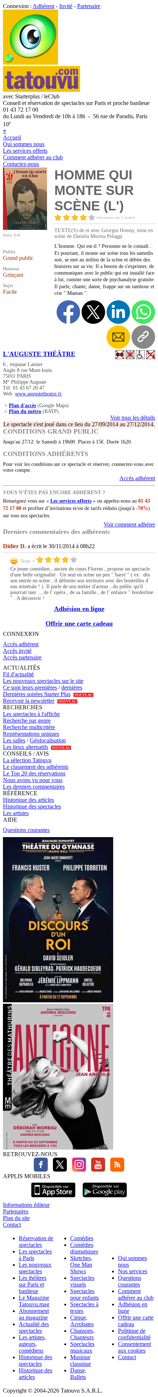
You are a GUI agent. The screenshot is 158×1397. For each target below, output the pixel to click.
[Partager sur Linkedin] (118, 312)
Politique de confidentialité (134, 1334)
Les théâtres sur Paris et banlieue (32, 1284)
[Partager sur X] (93, 312)
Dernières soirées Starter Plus (37, 694)
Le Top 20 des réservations (34, 773)
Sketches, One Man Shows (81, 1264)
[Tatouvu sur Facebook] (41, 1169)
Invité (65, 6)
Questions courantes (26, 830)
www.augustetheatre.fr (38, 394)
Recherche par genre (27, 720)
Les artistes (16, 813)
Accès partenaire (22, 657)
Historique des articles (28, 800)
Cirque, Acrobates (82, 1320)
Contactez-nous (21, 164)
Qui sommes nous (23, 144)
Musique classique (80, 1360)
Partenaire (88, 6)
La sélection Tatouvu (27, 760)
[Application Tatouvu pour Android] (105, 1198)
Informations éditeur (26, 1205)
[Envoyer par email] (118, 337)
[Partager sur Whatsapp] (143, 312)
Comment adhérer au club (33, 157)
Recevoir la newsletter (28, 701)
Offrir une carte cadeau (79, 623)
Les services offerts (25, 151)
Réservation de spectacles (36, 1241)
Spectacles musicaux (82, 1347)
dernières (71, 687)
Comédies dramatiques (84, 1248)
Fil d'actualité (18, 674)
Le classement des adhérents (35, 767)
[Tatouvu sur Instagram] (77, 1169)
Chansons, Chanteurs (82, 1334)
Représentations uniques (31, 734)
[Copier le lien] (143, 337)
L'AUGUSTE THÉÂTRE (39, 354)
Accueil (12, 137)
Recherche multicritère (29, 727)
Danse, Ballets (78, 1373)
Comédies (81, 1238)
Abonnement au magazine (34, 1314)
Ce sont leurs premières (30, 687)
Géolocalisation (48, 740)
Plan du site (16, 1218)
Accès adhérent (137, 478)
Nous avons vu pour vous (32, 780)
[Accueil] (30, 62)
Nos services (132, 1271)
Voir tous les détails (132, 418)
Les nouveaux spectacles (35, 1268)
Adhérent (43, 6)
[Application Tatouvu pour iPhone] (53, 1198)
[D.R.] (25, 228)
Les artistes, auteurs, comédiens (32, 1344)
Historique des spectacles (32, 806)
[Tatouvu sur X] (58, 1169)
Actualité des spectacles (34, 1327)
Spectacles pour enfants (84, 1294)
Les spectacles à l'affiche (31, 714)
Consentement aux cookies (134, 1347)
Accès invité (17, 651)
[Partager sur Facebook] (68, 312)
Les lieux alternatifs (25, 747)
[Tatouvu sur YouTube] (96, 1169)
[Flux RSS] (115, 1169)
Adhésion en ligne (79, 608)
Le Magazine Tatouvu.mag (34, 1301)
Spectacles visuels (82, 1281)
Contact (12, 1225)
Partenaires (15, 1211)
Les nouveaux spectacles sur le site (43, 681)
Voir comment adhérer (129, 524)
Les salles (14, 740)
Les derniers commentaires (34, 786)
